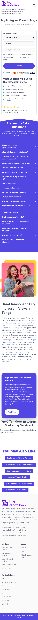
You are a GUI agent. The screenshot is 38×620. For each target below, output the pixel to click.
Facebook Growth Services (7, 560)
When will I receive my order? (12, 168)
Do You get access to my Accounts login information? (15, 158)
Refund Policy (6, 600)
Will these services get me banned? (15, 172)
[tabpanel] (19, 72)
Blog (3, 586)
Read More (12, 412)
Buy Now (19, 66)
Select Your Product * (10, 33)
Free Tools (5, 604)
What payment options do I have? (14, 201)
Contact (23, 548)
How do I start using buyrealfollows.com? (9, 146)
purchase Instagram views (17, 352)
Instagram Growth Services (7, 549)
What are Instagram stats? (12, 235)
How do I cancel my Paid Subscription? (16, 163)
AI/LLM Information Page (27, 556)
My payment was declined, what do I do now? (16, 207)
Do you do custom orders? (11, 188)
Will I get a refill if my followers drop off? (15, 178)
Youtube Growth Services (7, 554)
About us (4, 578)
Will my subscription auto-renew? (14, 192)
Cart (3, 593)
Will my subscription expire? (12, 197)
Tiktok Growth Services (9, 565)
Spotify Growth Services (9, 568)
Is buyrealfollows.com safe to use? (15, 152)
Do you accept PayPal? (10, 213)
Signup (23, 551)
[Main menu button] (33, 4)
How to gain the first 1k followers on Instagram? (15, 222)
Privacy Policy (6, 597)
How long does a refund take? (13, 217)
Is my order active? (9, 183)
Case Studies (6, 589)
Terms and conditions (9, 582)
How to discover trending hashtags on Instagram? (16, 229)
